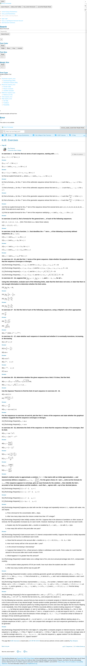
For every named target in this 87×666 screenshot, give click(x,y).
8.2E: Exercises (14, 641)
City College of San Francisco (43, 135)
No (26, 651)
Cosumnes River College (14, 150)
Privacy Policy (61, 661)
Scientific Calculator (8, 90)
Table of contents (78, 154)
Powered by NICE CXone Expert (26, 658)
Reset (2, 45)
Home (10, 135)
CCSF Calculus (61, 135)
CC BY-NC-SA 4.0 (35, 641)
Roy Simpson (11, 148)
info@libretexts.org (32, 663)
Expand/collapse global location (84, 135)
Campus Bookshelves (23, 135)
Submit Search (5, 34)
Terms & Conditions (70, 661)
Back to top (5, 646)
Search (4, 131)
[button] (6, 102)
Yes (20, 651)
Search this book (4, 28)
